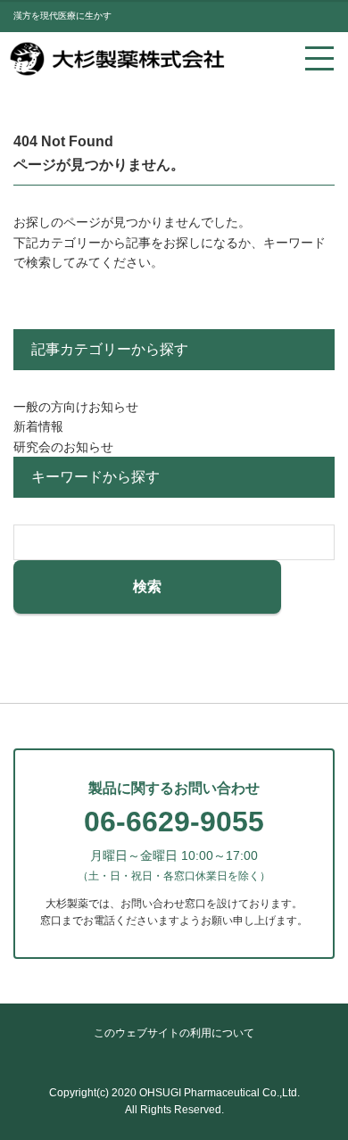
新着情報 (38, 426)
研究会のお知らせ (63, 447)
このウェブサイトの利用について (174, 1033)
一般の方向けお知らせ (75, 407)
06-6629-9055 (174, 821)
